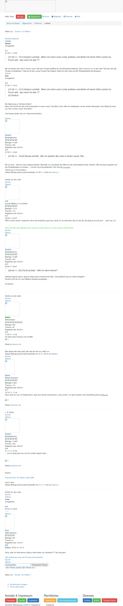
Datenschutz (50, 600)
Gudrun (8, 135)
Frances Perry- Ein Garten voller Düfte (19, 477)
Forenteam (11, 600)
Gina (7, 530)
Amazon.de (16, 344)
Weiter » (28, 31)
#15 (6, 264)
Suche (46, 16)
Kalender (69, 16)
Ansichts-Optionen (12, 38)
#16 (6, 332)
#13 (6, 149)
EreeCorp (58, 605)
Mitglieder (57, 16)
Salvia (7, 375)
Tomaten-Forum (109, 600)
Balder (54, 354)
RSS (97, 600)
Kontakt (22, 600)
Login (21, 16)
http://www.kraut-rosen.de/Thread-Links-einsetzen (24, 557)
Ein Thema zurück (13, 567)
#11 (6, 50)
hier (48, 351)
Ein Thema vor (28, 567)
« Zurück (16, 31)
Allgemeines (27, 23)
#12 (6, 83)
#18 (6, 448)
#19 (6, 506)
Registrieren (35, 16)
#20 (6, 545)
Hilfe (78, 16)
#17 (6, 390)
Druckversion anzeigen (18, 584)
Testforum (38, 23)
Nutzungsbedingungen (67, 600)
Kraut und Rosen (13, 23)
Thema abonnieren (17, 587)
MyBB (43, 605)
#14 (6, 216)
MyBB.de (26, 605)
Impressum (33, 600)
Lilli (6, 201)
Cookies (87, 600)
